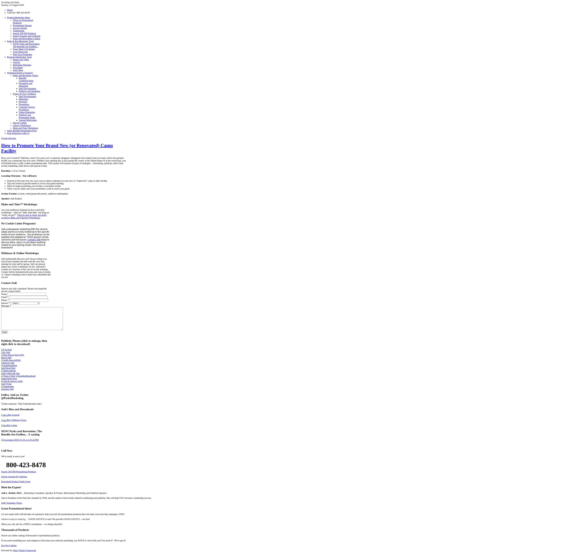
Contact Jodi (34, 239)
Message (6, 306)
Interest (5, 303)
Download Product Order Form (15, 481)
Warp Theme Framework (24, 550)
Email (4, 297)
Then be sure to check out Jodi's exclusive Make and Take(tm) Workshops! (24, 216)
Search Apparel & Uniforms (14, 476)
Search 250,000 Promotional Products (18, 471)
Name (4, 294)
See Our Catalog (9, 545)
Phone (5, 300)
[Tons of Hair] (8, 376)
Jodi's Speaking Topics (11, 503)
